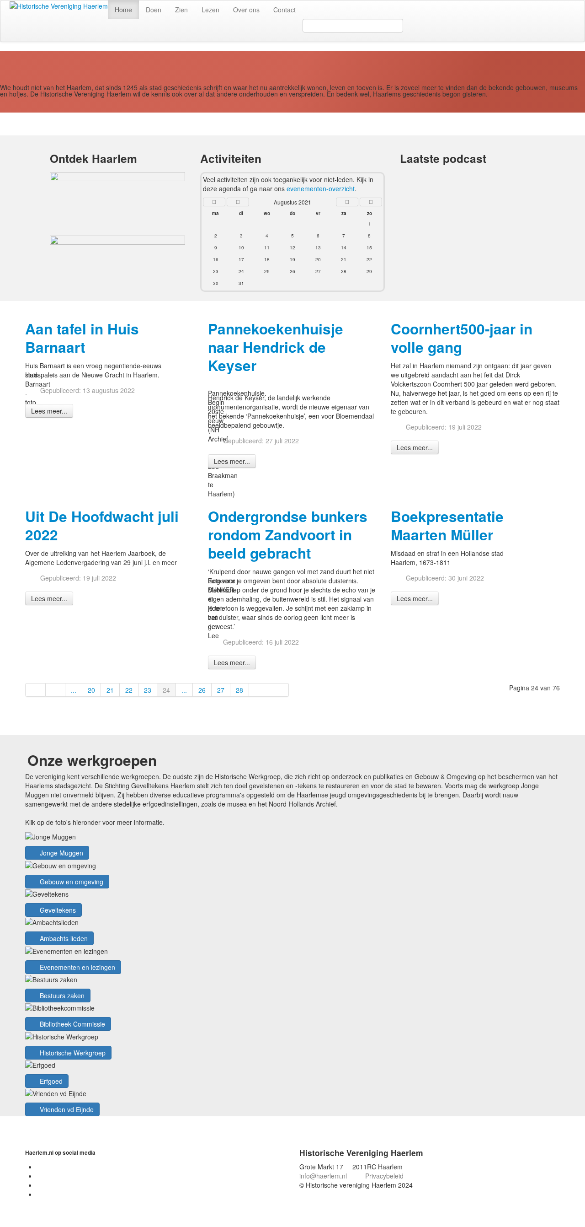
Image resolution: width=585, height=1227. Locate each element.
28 (239, 689)
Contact (284, 9)
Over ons (246, 9)
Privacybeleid (384, 1175)
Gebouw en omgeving (70, 881)
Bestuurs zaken (61, 995)
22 (129, 689)
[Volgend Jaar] (371, 202)
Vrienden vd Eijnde (66, 1109)
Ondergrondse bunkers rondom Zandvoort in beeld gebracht (287, 534)
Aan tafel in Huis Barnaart (82, 337)
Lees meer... (49, 410)
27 (220, 689)
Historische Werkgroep (72, 1052)
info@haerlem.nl (323, 1175)
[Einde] (279, 690)
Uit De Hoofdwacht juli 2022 (102, 525)
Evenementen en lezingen (76, 967)
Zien (181, 9)
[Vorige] (56, 690)
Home (123, 9)
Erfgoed (50, 1081)
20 (91, 689)
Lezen (210, 9)
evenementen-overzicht (321, 188)
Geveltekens (57, 910)
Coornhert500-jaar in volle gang (461, 337)
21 (110, 689)
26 (202, 689)
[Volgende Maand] (347, 202)
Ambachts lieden (63, 938)
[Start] (35, 690)
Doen (153, 9)
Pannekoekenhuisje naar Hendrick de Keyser (275, 347)
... (73, 689)
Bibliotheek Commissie (71, 1023)
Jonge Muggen (60, 852)
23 (147, 689)
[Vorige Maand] (238, 202)
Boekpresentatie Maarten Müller (447, 525)
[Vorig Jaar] (214, 202)
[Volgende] (259, 690)
